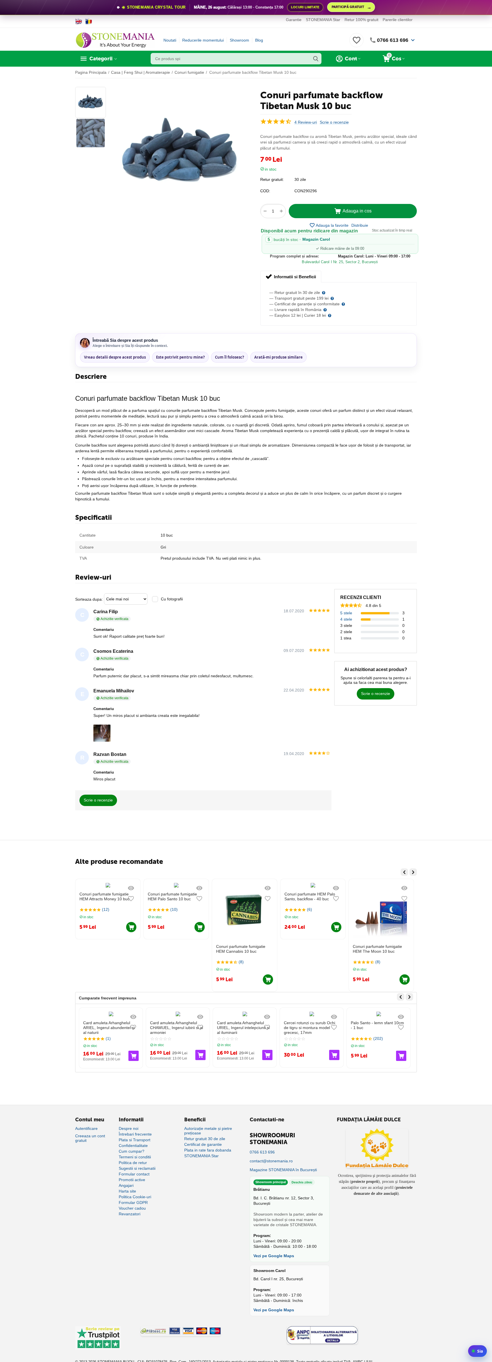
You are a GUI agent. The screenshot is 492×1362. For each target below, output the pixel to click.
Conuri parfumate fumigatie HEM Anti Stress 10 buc (378, 949)
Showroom (239, 40)
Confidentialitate (133, 1145)
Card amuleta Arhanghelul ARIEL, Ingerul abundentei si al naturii (109, 1028)
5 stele (346, 613)
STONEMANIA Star (323, 19)
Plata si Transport (134, 1140)
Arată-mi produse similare (278, 357)
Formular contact (134, 1174)
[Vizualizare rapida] (131, 888)
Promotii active (132, 1179)
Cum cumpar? (131, 1151)
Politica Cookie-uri (135, 1197)
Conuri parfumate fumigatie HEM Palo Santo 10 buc (104, 896)
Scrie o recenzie (334, 122)
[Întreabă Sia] (477, 1351)
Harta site (127, 1191)
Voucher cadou (132, 1208)
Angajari (126, 1185)
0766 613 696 (392, 40)
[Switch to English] (78, 21)
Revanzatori (129, 1214)
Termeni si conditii (135, 1157)
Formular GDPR (133, 1202)
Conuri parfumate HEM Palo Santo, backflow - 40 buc (242, 896)
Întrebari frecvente (135, 1134)
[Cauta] (315, 58)
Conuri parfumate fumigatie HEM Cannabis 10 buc (173, 949)
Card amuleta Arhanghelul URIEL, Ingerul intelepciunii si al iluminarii (243, 1028)
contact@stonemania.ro (271, 1161)
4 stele (346, 619)
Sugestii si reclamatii (137, 1168)
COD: (265, 191)
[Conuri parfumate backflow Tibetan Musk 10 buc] (179, 153)
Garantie (294, 19)
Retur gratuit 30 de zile (204, 1138)
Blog (259, 40)
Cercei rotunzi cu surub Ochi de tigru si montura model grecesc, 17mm (309, 1028)
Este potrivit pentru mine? (180, 357)
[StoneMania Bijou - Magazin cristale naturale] (115, 40)
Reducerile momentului (203, 40)
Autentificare (86, 1128)
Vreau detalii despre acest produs (115, 357)
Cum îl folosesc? (229, 357)
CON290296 (305, 191)
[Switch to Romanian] (88, 21)
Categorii (100, 58)
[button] (359, 225)
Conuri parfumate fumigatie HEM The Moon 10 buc (309, 949)
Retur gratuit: (272, 179)
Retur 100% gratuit (361, 19)
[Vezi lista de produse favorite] (356, 43)
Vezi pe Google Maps (273, 1255)
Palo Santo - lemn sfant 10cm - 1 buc (377, 1025)
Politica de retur (133, 1162)
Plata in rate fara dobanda (207, 1150)
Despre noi (128, 1128)
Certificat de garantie (203, 1144)
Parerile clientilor (398, 19)
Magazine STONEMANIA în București (283, 1169)
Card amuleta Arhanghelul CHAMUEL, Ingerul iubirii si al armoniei (176, 1028)
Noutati (169, 40)
